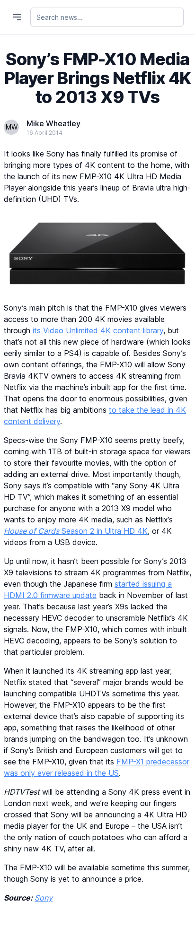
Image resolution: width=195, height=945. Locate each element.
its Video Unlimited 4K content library (98, 330)
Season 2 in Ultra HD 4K (76, 531)
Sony (44, 897)
